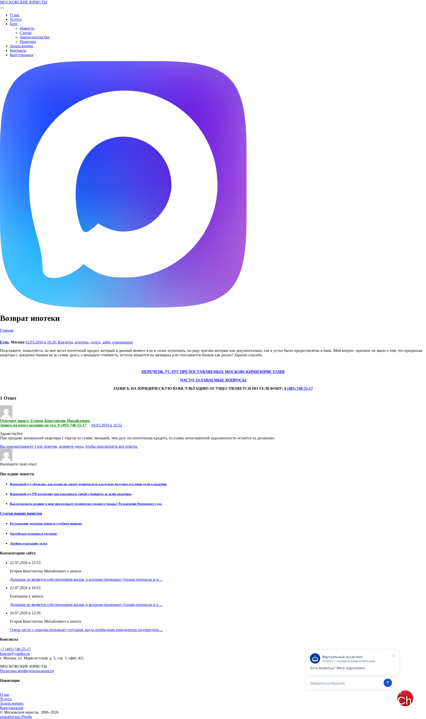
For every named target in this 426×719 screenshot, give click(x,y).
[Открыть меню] (2, 8)
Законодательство (35, 37)
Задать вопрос (22, 46)
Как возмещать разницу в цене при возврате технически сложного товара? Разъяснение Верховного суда (86, 504)
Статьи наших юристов (21, 513)
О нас (14, 15)
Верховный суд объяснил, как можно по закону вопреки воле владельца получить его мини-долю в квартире (88, 484)
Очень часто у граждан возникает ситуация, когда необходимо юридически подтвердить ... (86, 630)
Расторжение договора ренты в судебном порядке (46, 523)
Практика (28, 41)
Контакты (18, 50)
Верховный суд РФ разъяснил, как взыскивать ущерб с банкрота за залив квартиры (70, 494)
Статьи (26, 33)
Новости (27, 28)
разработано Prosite (16, 717)
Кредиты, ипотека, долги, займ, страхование (95, 342)
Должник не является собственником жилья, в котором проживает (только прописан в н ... (86, 579)
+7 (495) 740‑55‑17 (15, 649)
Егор (4, 342)
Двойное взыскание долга (28, 543)
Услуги (16, 19)
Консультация (21, 55)
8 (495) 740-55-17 (298, 388)
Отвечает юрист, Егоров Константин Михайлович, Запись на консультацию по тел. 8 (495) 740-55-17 (45, 423)
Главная (6, 330)
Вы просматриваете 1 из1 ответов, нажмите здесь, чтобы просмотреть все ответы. (69, 446)
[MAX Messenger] (123, 306)
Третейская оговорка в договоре (33, 533)
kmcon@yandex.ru (15, 653)
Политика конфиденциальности (27, 671)
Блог (14, 24)
